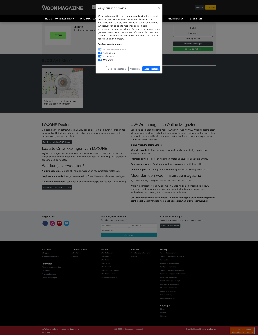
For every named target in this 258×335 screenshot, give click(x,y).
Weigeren (135, 68)
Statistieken (109, 56)
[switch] (100, 53)
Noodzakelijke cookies (114, 49)
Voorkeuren (109, 53)
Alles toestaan (151, 68)
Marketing (108, 60)
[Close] (159, 8)
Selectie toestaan (117, 68)
